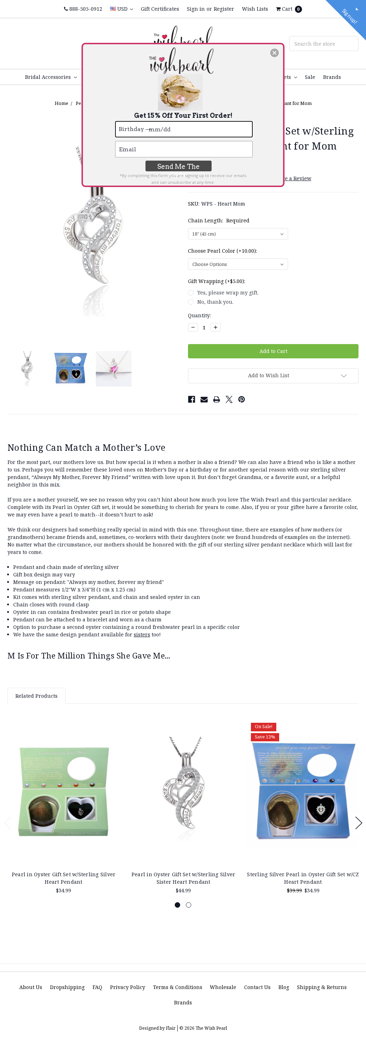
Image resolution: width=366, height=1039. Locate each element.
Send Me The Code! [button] (178, 167)
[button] (274, 53)
